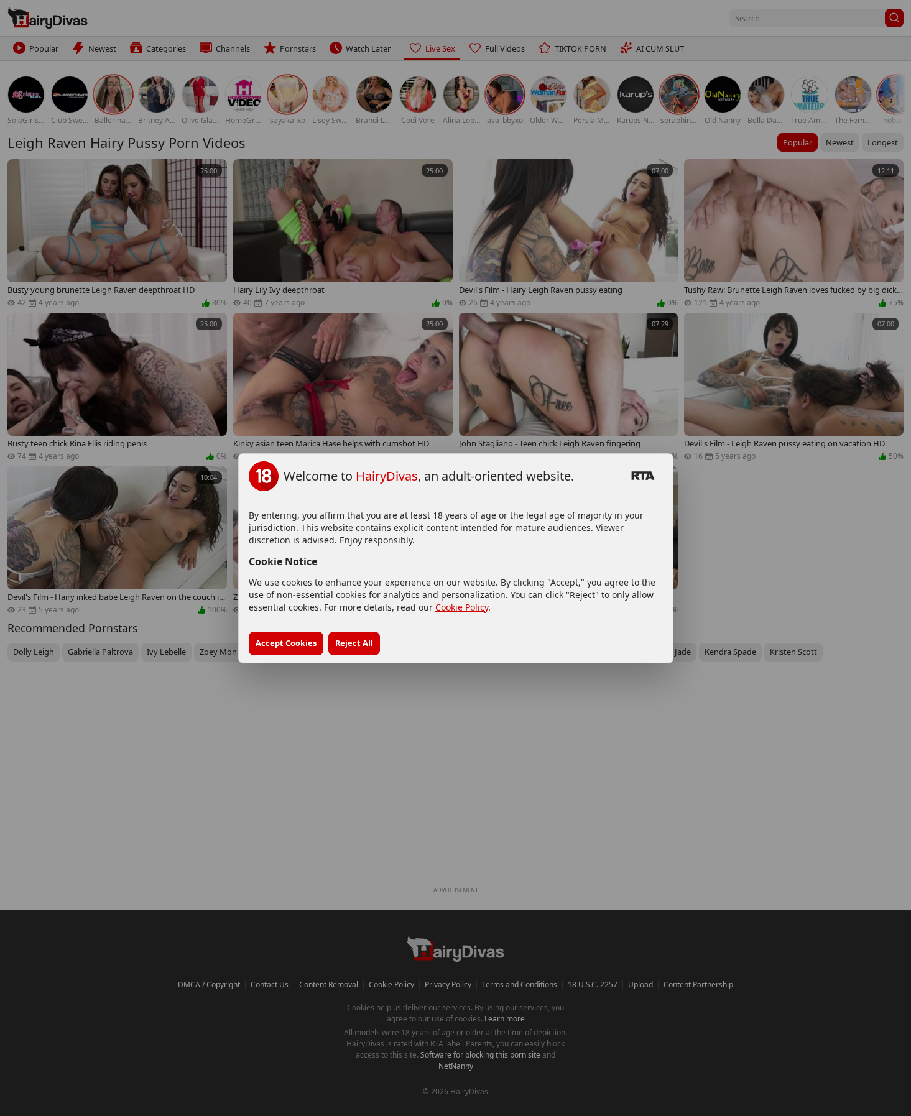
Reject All (354, 642)
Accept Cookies (286, 642)
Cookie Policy (461, 607)
